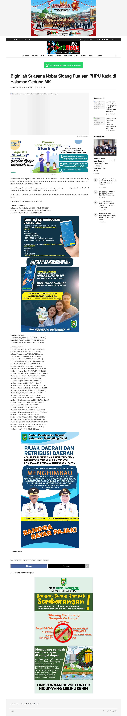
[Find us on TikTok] (102, 39)
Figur (76, 56)
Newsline (35, 56)
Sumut (50, 56)
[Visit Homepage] (63, 47)
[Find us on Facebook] (97, 39)
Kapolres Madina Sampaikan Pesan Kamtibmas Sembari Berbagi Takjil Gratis (111, 123)
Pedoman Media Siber (22, 39)
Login (114, 39)
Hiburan (83, 56)
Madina (43, 56)
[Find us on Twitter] (99, 39)
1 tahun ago (111, 130)
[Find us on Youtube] (107, 39)
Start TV (92, 56)
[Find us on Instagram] (104, 39)
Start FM (100, 56)
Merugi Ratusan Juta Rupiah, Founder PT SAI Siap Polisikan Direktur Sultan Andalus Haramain (107, 182)
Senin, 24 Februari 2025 (26, 87)
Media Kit (13, 39)
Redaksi (31, 39)
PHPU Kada (32, 560)
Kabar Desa (68, 56)
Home (27, 56)
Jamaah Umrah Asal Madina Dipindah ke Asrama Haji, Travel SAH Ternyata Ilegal (107, 193)
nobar (25, 560)
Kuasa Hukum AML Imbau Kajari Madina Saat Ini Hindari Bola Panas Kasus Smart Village (107, 216)
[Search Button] (115, 56)
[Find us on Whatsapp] (109, 39)
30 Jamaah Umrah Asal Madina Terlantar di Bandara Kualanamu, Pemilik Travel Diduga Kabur (107, 204)
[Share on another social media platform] (87, 566)
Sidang (39, 560)
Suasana (46, 560)
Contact (13, 704)
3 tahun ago (111, 114)
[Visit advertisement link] (63, 18)
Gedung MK (18, 560)
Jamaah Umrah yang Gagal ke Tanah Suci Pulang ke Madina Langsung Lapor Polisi (101, 164)
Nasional (58, 56)
